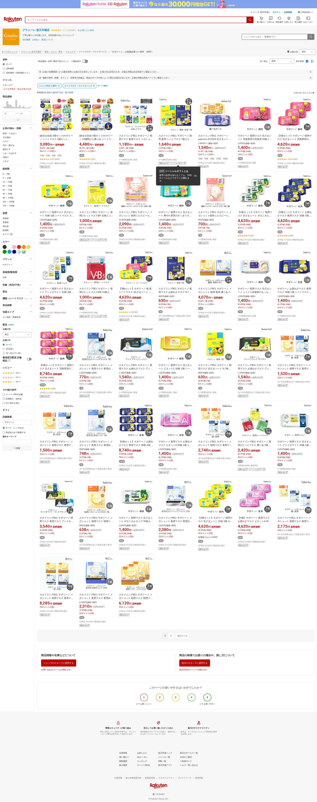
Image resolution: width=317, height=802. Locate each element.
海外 (12, 325)
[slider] (2, 108)
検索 (18, 120)
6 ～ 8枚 (6, 174)
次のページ (182, 636)
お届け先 (7, 329)
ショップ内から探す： (254, 37)
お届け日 (7, 340)
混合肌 (6, 226)
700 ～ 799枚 (9, 206)
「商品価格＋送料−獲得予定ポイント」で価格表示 (58, 61)
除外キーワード (10, 437)
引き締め (7, 137)
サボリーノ (8, 264)
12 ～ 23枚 (7, 182)
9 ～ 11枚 (7, 178)
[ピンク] (14, 247)
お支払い (36, 40)
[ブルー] (9, 252)
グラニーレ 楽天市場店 (36, 30)
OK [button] (195, 176)
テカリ (6, 141)
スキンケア (71, 52)
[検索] (250, 20)
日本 (5, 277)
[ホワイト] (9, 247)
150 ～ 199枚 (9, 202)
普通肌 (6, 222)
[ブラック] (5, 247)
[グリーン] (5, 252)
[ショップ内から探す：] (310, 36)
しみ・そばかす (10, 153)
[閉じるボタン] (310, 72)
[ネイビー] (14, 252)
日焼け (6, 157)
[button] (305, 12)
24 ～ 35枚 (7, 186)
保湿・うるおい (10, 133)
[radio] (4, 64)
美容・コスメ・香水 (53, 52)
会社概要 (26, 40)
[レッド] (19, 247)
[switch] (29, 359)
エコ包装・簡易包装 (11, 317)
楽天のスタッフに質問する (195, 663)
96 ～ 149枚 (8, 198)
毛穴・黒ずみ (9, 145)
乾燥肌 (6, 218)
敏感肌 (6, 230)
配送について (47, 40)
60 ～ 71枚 (7, 190)
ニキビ (6, 161)
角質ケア (7, 149)
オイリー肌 (8, 234)
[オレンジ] (24, 247)
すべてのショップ (10, 52)
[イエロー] (29, 247)
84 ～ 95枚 (7, 194)
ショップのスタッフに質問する (59, 663)
